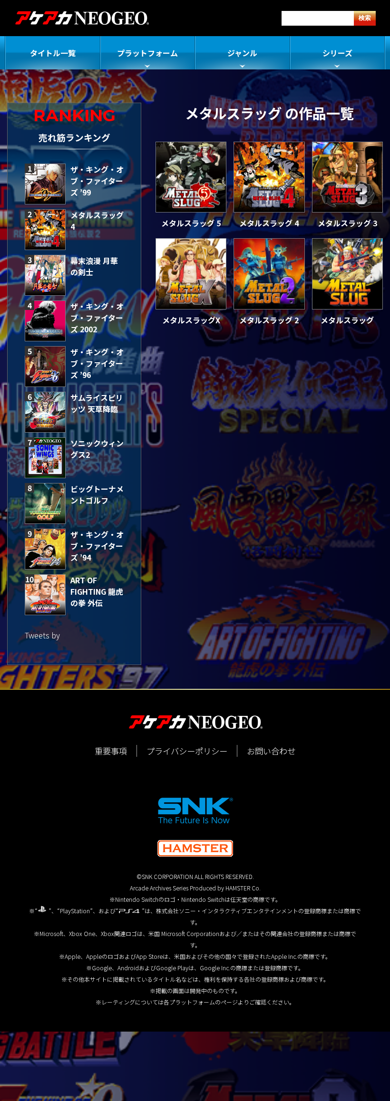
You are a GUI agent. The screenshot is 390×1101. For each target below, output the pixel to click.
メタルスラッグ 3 (347, 223)
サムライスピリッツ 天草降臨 (96, 403)
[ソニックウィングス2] (45, 457)
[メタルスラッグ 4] (45, 229)
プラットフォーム (147, 52)
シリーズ (337, 52)
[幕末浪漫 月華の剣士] (45, 275)
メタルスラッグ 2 (269, 320)
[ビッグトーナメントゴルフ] (45, 503)
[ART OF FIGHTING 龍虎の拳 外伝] (45, 594)
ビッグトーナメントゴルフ (97, 494)
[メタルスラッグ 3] (347, 177)
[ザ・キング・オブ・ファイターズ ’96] (45, 366)
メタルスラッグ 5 (191, 223)
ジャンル (242, 52)
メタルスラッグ (347, 320)
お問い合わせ (271, 751)
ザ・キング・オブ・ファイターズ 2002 (97, 317)
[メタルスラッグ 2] (269, 273)
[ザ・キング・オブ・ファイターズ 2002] (45, 320)
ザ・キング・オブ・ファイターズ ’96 (97, 363)
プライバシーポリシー (186, 751)
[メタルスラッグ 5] (191, 177)
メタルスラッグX (191, 320)
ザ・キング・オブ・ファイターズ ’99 (97, 181)
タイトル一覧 (53, 52)
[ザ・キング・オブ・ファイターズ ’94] (45, 549)
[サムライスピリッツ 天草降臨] (45, 412)
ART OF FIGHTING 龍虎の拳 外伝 (96, 591)
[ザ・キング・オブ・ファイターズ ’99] (45, 184)
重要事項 (111, 751)
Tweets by (42, 635)
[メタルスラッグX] (191, 273)
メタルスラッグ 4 (269, 223)
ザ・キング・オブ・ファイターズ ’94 (97, 546)
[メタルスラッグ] (347, 273)
